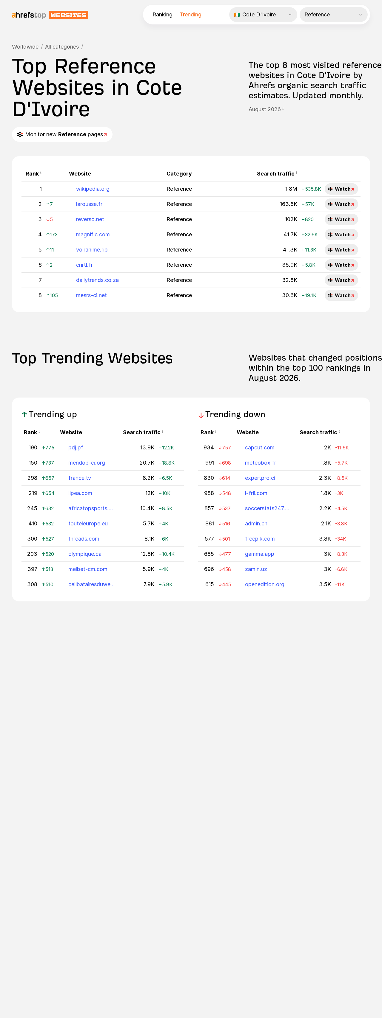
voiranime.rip (92, 249)
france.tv (79, 478)
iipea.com (80, 493)
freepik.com (260, 539)
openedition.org (264, 584)
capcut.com (260, 447)
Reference (179, 189)
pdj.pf (75, 447)
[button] (283, 109)
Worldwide (25, 47)
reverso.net (90, 219)
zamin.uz (256, 569)
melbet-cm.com (87, 569)
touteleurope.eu (88, 523)
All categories (62, 47)
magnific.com (93, 234)
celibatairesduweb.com (91, 584)
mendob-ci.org (86, 463)
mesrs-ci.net (91, 295)
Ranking (162, 14)
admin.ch (256, 523)
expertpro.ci (260, 478)
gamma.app (259, 554)
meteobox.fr (260, 463)
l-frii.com (256, 493)
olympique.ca (84, 554)
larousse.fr (89, 204)
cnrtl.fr (84, 265)
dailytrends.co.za (97, 280)
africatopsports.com (91, 508)
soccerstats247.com (268, 508)
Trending (190, 14)
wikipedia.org (93, 189)
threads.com (83, 539)
